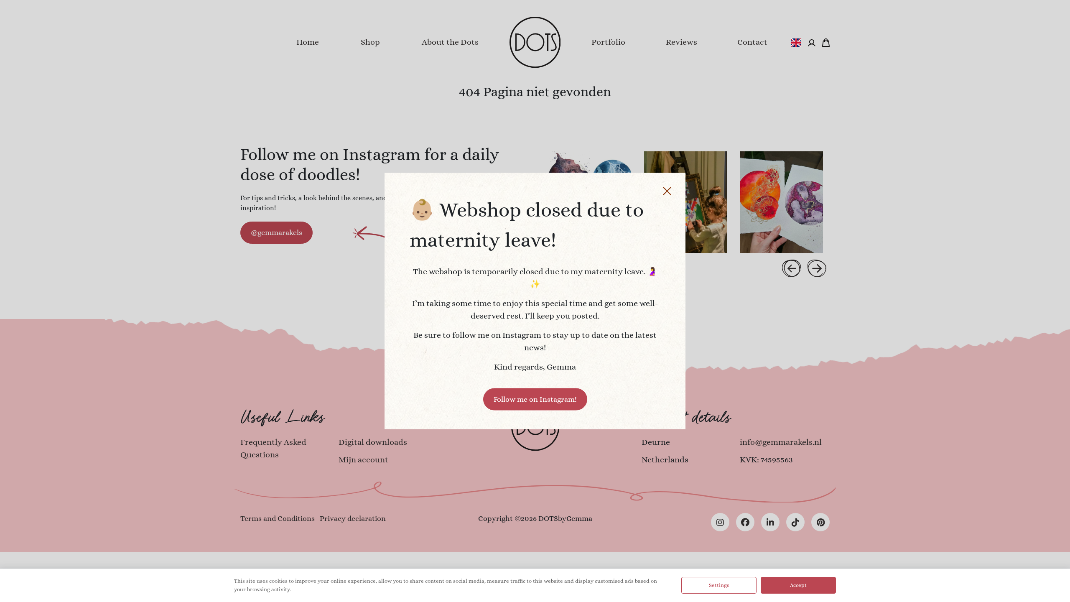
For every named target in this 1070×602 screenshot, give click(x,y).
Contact (752, 42)
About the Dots (450, 42)
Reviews (681, 42)
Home (307, 42)
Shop (370, 42)
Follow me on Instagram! (535, 399)
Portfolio (608, 42)
